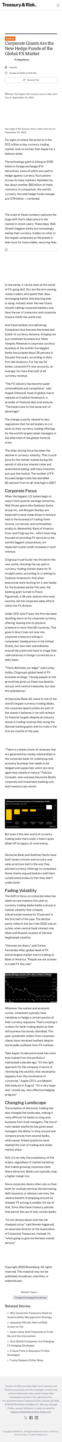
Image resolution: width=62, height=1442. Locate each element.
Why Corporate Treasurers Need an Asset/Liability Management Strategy (29, 1315)
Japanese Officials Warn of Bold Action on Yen (27, 1324)
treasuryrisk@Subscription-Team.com (31, 1411)
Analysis (10, 38)
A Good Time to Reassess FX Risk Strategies (28, 1353)
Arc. (21, 1431)
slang (11, 303)
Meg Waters (23, 59)
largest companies (21, 237)
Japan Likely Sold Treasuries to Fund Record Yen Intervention (30, 1334)
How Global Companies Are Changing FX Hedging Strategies (30, 1343)
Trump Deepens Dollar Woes (26, 1360)
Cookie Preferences (38, 1435)
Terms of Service (50, 1431)
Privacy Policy (21, 1435)
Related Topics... (30, 1292)
